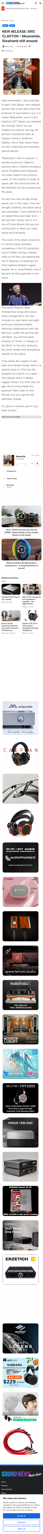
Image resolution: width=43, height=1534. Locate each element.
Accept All (21, 1516)
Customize (21, 1522)
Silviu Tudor (9, 46)
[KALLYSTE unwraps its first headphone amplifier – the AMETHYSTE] (31, 589)
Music (12, 21)
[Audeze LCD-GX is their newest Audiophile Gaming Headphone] (31, 615)
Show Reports (6, 1489)
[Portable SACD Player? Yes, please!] (11, 589)
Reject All (21, 1529)
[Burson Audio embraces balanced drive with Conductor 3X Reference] (11, 615)
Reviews (4, 1486)
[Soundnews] (15, 3)
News (12, 25)
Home (6, 21)
